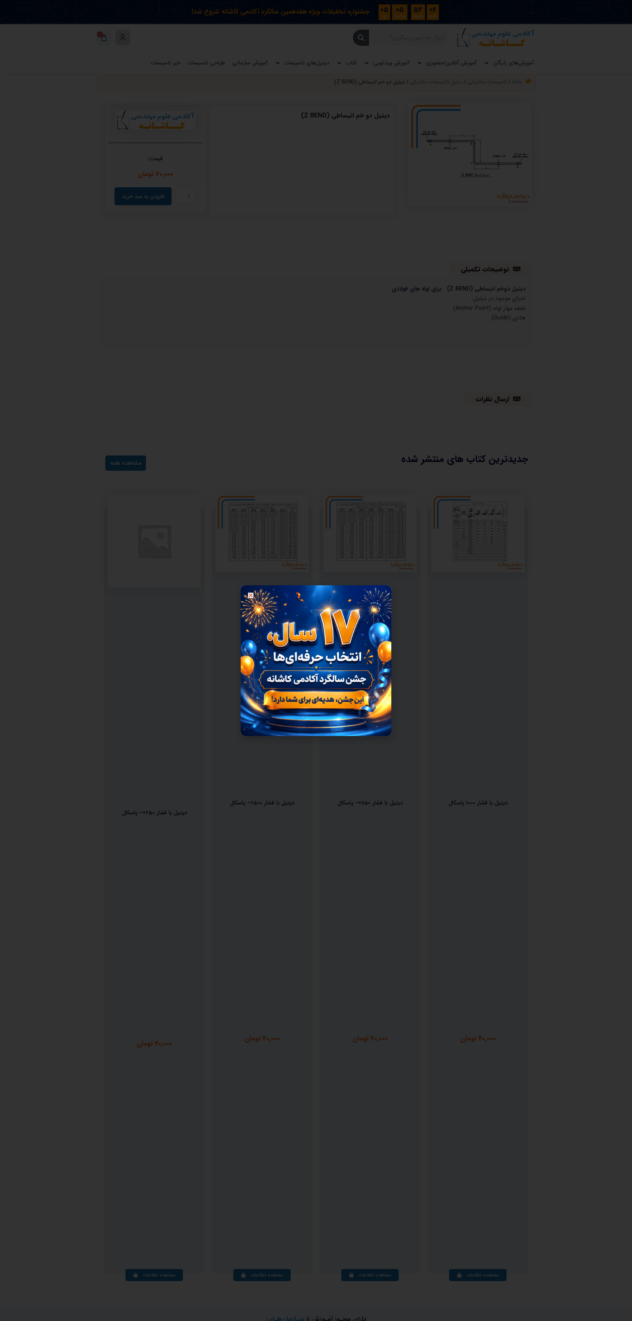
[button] (250, 595)
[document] (316, 660)
